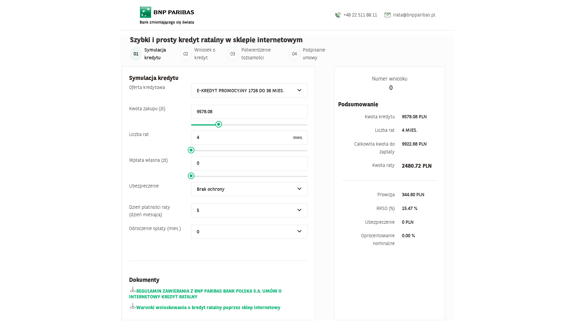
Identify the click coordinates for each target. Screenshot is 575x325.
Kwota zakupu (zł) (147, 108)
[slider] (218, 124)
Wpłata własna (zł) (148, 160)
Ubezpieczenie (144, 186)
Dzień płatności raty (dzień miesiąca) (149, 211)
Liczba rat (139, 134)
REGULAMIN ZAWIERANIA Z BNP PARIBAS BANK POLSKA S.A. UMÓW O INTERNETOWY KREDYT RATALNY (205, 294)
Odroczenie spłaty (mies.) (155, 228)
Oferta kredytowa (147, 87)
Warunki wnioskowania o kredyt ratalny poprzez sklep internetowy (208, 307)
